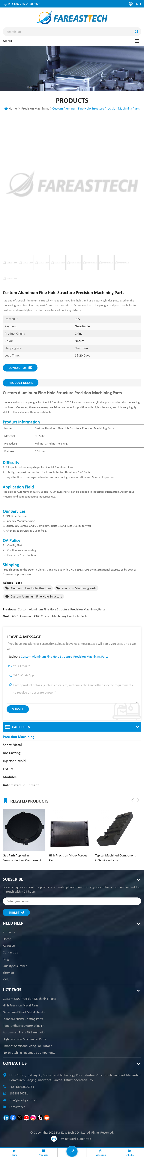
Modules (9, 777)
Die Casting (11, 752)
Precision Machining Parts (79, 588)
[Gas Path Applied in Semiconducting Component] (24, 830)
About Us (9, 946)
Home (13, 108)
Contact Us (17, 368)
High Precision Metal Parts (20, 1005)
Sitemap (8, 973)
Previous (132, 800)
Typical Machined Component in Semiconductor (115, 857)
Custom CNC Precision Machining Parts (29, 999)
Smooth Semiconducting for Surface (27, 1046)
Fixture (8, 769)
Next (138, 800)
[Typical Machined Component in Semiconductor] (116, 830)
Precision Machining (35, 108)
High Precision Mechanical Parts (24, 1039)
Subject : (58, 656)
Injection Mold (14, 761)
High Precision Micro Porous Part (68, 857)
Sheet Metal (12, 744)
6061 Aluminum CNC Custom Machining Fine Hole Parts (49, 616)
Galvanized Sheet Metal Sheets (24, 1012)
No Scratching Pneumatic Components (29, 1052)
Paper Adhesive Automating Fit (23, 1025)
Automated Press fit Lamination (24, 1032)
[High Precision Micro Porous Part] (70, 830)
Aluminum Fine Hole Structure (30, 588)
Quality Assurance (15, 966)
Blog (6, 959)
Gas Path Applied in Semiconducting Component (22, 857)
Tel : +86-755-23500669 (24, 4)
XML (6, 979)
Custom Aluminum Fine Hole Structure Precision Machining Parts (61, 609)
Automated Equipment (21, 785)
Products (9, 932)
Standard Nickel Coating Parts (23, 1019)
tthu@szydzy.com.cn (23, 1100)
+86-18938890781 (21, 1087)
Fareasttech (17, 1107)
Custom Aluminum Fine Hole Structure (36, 596)
